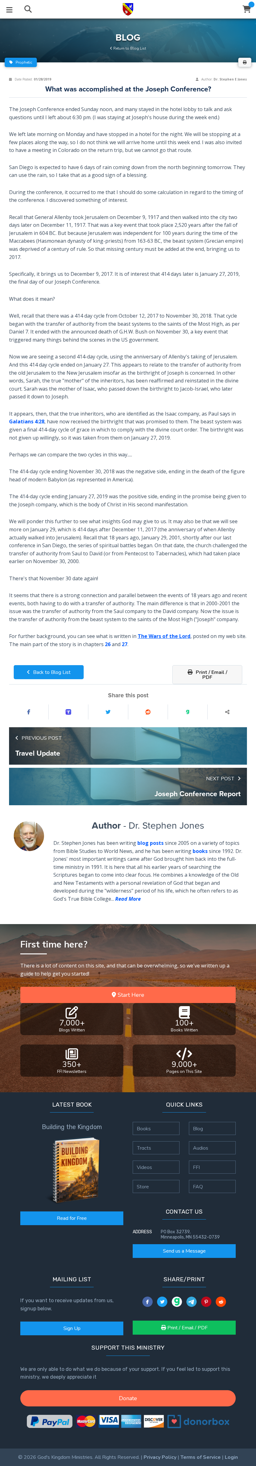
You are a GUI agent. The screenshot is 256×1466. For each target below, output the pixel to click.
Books (144, 1128)
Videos (144, 1167)
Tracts (144, 1148)
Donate (128, 1398)
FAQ (198, 1186)
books (200, 851)
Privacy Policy (160, 1457)
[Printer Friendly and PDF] (244, 62)
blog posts (150, 843)
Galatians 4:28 (26, 421)
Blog (198, 1128)
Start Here (130, 995)
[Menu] (9, 9)
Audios (200, 1148)
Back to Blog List (51, 672)
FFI (196, 1167)
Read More (128, 898)
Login (231, 1457)
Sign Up (72, 1328)
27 (124, 644)
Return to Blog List (129, 48)
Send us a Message (184, 1251)
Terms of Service (200, 1457)
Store (143, 1186)
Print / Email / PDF (210, 675)
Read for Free (72, 1218)
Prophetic (23, 62)
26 (108, 644)
